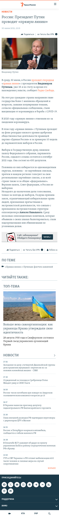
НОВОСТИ (11, 355)
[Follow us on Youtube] (17, 484)
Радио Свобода (46, 90)
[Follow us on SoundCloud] (42, 484)
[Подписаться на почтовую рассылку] (10, 491)
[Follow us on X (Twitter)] (10, 484)
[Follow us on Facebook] (4, 484)
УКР (36, 513)
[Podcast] (4, 491)
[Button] (27, 34)
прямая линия (11, 84)
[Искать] (49, 513)
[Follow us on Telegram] (36, 484)
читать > (47, 237)
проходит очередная (42, 80)
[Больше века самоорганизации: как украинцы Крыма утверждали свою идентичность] (29, 306)
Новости (7, 12)
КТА (23, 513)
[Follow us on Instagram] (23, 484)
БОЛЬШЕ (52, 468)
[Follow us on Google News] (29, 484)
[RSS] (48, 484)
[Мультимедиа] (9, 513)
